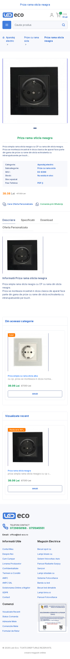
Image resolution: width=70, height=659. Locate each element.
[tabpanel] (35, 91)
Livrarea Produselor (11, 564)
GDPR (5, 592)
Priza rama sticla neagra (19, 471)
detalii (35, 394)
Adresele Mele (9, 621)
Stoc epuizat (11, 179)
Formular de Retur (10, 631)
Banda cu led (43, 583)
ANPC (5, 578)
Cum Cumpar (8, 559)
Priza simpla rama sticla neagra (18, 284)
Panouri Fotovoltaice (47, 597)
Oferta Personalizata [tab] (15, 227)
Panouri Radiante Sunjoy (49, 564)
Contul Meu (7, 549)
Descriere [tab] (8, 220)
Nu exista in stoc (45, 175)
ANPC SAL (7, 583)
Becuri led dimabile (46, 588)
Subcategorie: (12, 168)
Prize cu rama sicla (31, 39)
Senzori (41, 568)
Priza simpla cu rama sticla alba (23, 376)
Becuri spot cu (44, 549)
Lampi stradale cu (45, 573)
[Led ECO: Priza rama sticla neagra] (17, 15)
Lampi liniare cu (44, 554)
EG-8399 (41, 172)
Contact (6, 597)
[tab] (18, 204)
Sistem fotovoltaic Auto (48, 559)
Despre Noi (7, 554)
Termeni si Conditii (11, 573)
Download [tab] (46, 220)
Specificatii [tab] (28, 220)
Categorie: (10, 165)
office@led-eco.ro (19, 535)
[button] (6, 25)
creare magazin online (35, 653)
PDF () (40, 183)
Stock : (8, 175)
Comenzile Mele (10, 626)
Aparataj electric (10, 39)
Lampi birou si (44, 592)
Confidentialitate (10, 568)
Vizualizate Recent (11, 612)
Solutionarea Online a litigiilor (16, 588)
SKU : (8, 172)
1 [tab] (35, 128)
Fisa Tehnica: (11, 183)
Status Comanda (10, 616)
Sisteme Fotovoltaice (47, 578)
